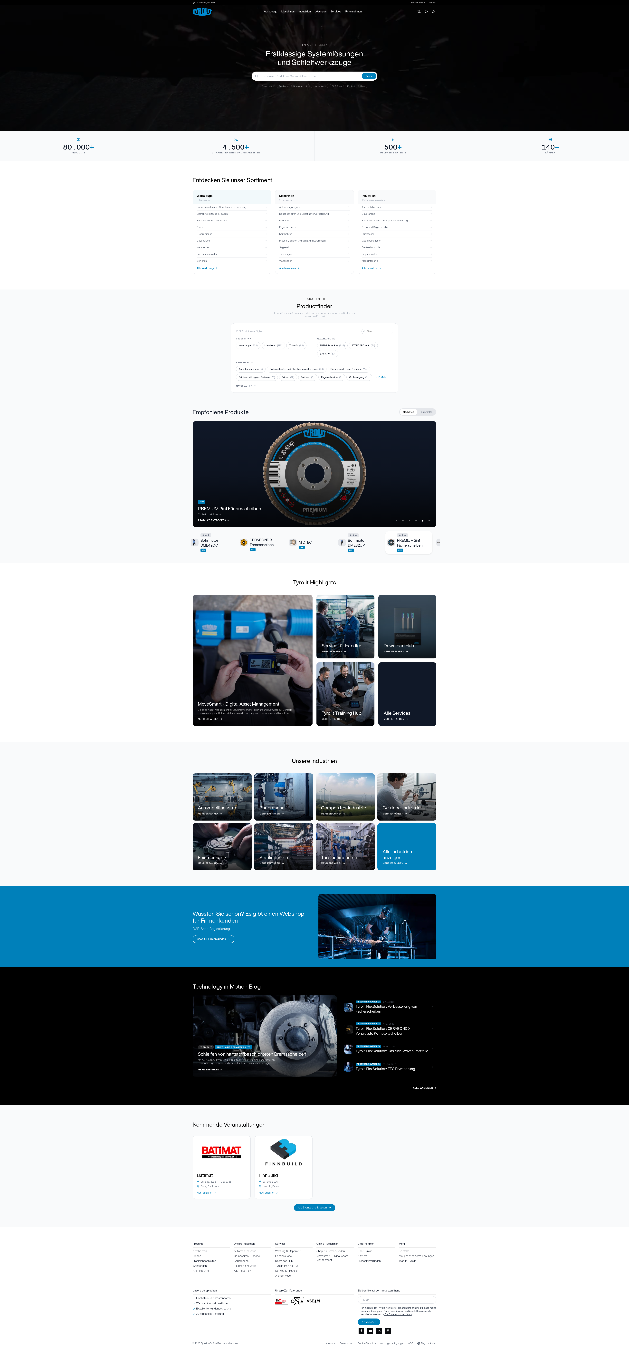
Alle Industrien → (371, 268)
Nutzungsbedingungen (392, 1343)
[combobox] (307, 76)
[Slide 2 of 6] (403, 520)
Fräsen (288, 377)
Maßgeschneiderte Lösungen (416, 1256)
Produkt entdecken (212, 520)
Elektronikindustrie (245, 1266)
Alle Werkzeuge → (207, 268)
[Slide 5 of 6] (422, 520)
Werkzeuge (248, 345)
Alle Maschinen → (289, 268)
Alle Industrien (242, 1271)
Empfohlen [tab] (426, 412)
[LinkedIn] (379, 1330)
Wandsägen (200, 1266)
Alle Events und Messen (312, 1207)
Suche (369, 76)
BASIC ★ (327, 353)
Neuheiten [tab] (408, 412)
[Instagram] (387, 1330)
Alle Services (283, 1276)
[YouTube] (370, 1330)
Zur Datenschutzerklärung (398, 1314)
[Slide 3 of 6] (409, 520)
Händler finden (418, 2)
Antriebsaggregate (251, 369)
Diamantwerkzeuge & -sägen (349, 369)
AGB (410, 1343)
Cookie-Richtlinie (367, 1343)
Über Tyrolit (365, 1251)
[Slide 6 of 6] (429, 520)
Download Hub (300, 86)
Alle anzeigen (423, 1088)
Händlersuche (319, 86)
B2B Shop (337, 86)
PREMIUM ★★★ (332, 345)
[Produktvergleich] (419, 12)
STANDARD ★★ (363, 345)
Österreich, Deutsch (206, 2)
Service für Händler (286, 1271)
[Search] (433, 12)
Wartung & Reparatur (288, 1251)
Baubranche (241, 1261)
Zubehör (296, 345)
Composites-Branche (247, 1256)
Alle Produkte (201, 1271)
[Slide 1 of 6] (396, 520)
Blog (362, 86)
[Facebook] (361, 1330)
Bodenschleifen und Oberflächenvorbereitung (297, 369)
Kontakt (432, 2)
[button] (212, 542)
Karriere (362, 1256)
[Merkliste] (426, 12)
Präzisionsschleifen (204, 1261)
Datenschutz (347, 1343)
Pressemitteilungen (369, 1261)
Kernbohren (200, 1251)
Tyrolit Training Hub (286, 1266)
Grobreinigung (359, 377)
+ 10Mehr (380, 377)
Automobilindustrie (245, 1251)
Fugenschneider (331, 377)
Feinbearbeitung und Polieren (257, 377)
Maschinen (273, 345)
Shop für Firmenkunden (211, 939)
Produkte (283, 86)
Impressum (330, 1343)
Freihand (307, 377)
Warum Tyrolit (407, 1261)
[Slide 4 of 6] (416, 520)
